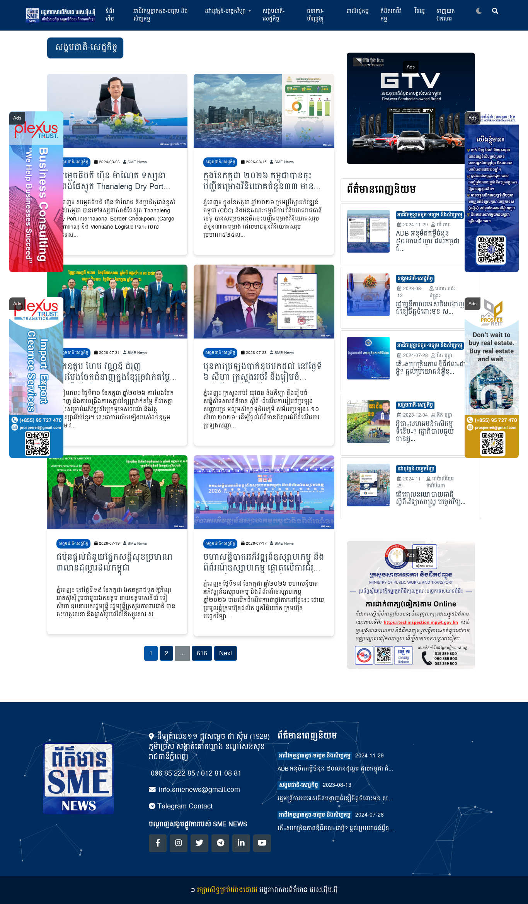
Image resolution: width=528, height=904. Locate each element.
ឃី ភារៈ (443, 224)
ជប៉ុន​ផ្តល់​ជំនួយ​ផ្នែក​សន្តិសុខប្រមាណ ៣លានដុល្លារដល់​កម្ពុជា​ (114, 563)
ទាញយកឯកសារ (445, 15)
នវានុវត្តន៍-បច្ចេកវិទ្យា (415, 469)
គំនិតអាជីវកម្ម (390, 15)
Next (225, 653)
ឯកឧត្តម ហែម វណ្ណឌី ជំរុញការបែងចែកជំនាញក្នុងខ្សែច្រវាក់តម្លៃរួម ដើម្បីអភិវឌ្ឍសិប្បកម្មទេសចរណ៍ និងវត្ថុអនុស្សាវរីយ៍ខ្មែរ (113, 372)
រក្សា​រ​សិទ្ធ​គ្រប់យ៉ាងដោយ (227, 890)
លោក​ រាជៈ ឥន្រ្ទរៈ (442, 292)
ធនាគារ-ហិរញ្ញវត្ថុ (315, 15)
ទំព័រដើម (110, 15)
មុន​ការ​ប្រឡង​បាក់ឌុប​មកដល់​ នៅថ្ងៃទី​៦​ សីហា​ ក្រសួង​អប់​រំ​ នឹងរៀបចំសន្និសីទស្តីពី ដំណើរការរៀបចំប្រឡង (262, 372)
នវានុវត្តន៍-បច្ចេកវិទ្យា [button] (226, 11)
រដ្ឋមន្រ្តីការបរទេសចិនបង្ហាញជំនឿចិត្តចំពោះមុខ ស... (335, 799)
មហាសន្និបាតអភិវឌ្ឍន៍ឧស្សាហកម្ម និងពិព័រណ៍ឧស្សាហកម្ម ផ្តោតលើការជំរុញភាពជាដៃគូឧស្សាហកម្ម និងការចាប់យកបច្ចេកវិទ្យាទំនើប (263, 563)
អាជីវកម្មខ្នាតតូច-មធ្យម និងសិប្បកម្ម (160, 15)
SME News (136, 162)
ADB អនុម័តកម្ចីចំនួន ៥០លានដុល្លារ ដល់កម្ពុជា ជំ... (335, 769)
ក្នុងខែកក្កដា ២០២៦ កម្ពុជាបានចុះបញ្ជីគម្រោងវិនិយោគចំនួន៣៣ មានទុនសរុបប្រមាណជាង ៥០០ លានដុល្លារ (264, 182)
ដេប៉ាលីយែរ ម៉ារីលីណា (440, 482)
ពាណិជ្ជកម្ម (357, 11)
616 (202, 653)
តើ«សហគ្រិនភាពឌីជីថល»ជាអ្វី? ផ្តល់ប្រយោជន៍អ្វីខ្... (336, 829)
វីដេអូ (420, 11)
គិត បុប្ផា (443, 355)
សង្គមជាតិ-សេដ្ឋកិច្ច (273, 15)
